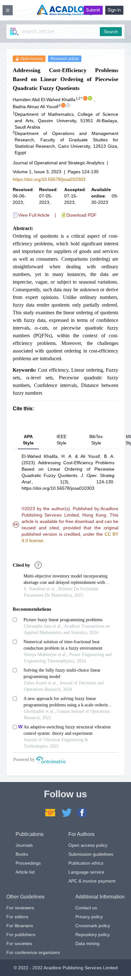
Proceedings (28, 863)
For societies (19, 943)
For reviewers (20, 907)
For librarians (19, 925)
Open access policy (87, 845)
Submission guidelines (90, 854)
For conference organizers (33, 952)
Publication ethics (85, 863)
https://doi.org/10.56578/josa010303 (49, 179)
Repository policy (92, 934)
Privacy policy (89, 916)
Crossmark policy (92, 925)
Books (22, 854)
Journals (24, 845)
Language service (86, 872)
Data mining (87, 943)
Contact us (86, 907)
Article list (25, 872)
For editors (17, 916)
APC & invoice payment (91, 880)
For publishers (20, 934)
